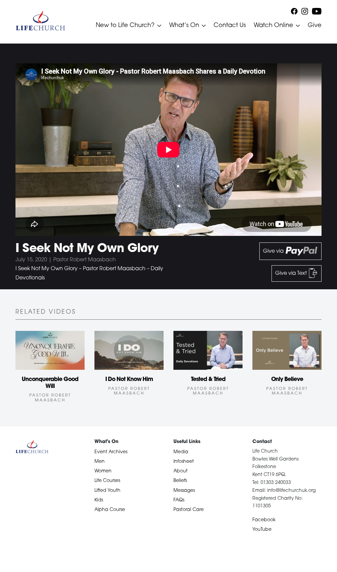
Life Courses (107, 480)
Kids (98, 500)
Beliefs (180, 480)
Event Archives (110, 452)
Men (99, 461)
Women (103, 471)
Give (315, 26)
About (180, 471)
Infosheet (183, 461)
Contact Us (230, 26)
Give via (274, 251)
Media (180, 452)
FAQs (178, 500)
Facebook (263, 520)
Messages (184, 490)
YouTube (262, 529)
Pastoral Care (188, 509)
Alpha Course (109, 509)
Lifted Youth (107, 490)
